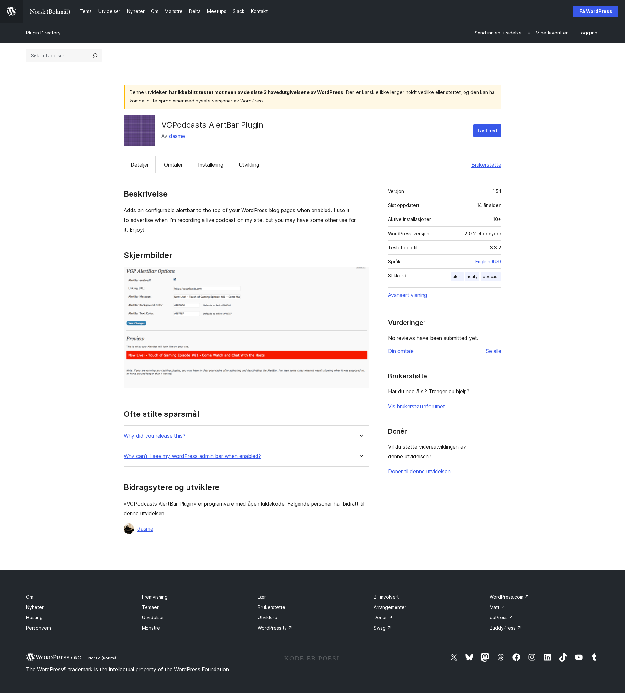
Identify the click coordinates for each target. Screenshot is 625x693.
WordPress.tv (275, 628)
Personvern (38, 628)
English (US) (488, 261)
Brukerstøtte (486, 164)
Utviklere (267, 617)
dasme (177, 136)
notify (472, 276)
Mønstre (151, 628)
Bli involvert (386, 597)
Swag (382, 628)
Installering (210, 164)
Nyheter (35, 607)
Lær (262, 597)
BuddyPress (505, 628)
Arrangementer (390, 607)
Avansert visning (407, 295)
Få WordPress (595, 11)
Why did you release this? (154, 436)
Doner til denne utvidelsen (419, 471)
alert (457, 276)
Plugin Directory (43, 32)
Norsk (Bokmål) (103, 657)
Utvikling (249, 164)
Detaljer (140, 164)
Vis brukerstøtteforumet (416, 406)
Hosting (34, 617)
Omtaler (173, 164)
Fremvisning (155, 597)
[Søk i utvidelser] (95, 55)
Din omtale (401, 351)
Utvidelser (153, 617)
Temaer (150, 607)
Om (29, 597)
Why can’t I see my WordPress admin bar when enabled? (192, 456)
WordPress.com (509, 597)
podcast (491, 276)
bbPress (501, 617)
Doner (383, 617)
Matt (497, 607)
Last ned (487, 130)
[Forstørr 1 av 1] (360, 275)
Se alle (493, 351)
